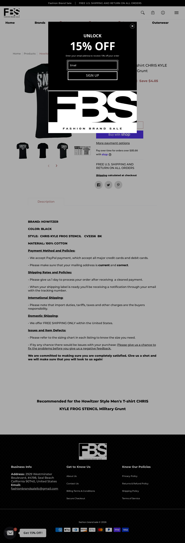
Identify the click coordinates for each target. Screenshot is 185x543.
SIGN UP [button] (92, 75)
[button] (132, 26)
